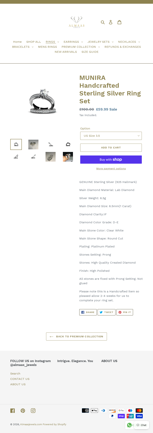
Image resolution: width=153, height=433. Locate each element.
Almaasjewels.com (31, 424)
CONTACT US (19, 379)
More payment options (111, 168)
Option (85, 128)
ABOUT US (18, 384)
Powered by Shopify (54, 424)
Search (15, 373)
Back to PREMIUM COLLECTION (79, 336)
